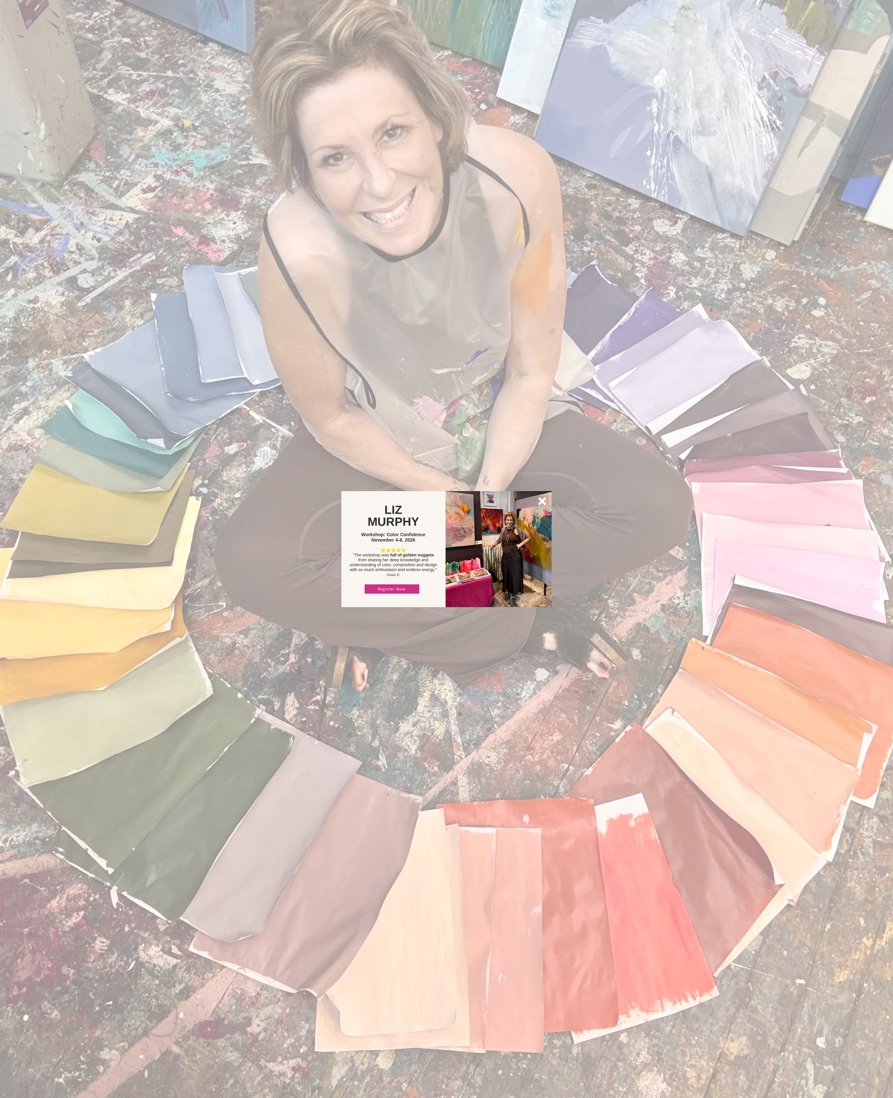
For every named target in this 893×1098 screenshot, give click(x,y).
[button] (542, 501)
